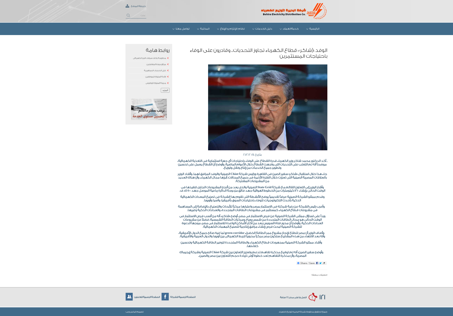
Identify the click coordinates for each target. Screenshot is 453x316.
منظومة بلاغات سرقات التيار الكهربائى (149, 58)
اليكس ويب (131, 312)
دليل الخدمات (263, 28)
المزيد (165, 90)
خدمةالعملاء (291, 28)
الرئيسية (314, 28)
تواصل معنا (183, 28)
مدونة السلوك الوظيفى (156, 83)
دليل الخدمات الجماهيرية (155, 70)
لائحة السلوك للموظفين (155, 77)
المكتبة (205, 28)
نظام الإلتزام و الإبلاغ (232, 28)
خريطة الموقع (138, 6)
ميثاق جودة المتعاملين (156, 64)
